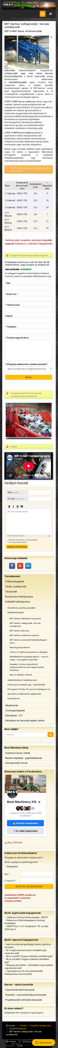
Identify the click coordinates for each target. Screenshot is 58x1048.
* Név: (8, 283)
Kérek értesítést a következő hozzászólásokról (23, 541)
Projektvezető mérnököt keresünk (23, 999)
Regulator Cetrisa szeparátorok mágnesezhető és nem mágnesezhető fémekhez (27, 667)
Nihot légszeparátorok (20, 647)
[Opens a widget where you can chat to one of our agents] (43, 1043)
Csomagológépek (15, 710)
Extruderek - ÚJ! (13, 715)
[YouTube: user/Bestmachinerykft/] (20, 566)
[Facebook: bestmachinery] (12, 566)
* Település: (11, 327)
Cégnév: (9, 316)
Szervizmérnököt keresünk (20, 989)
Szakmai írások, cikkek (17, 753)
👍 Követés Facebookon (25, 823)
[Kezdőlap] (29, 5)
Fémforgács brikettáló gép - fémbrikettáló (26, 685)
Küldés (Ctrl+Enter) (17, 547)
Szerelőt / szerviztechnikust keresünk (25, 994)
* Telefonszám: (12, 305)
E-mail (18, 498)
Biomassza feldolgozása (19, 596)
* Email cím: (11, 294)
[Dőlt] (13, 506)
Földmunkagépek (14, 581)
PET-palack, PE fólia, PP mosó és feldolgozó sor (29, 689)
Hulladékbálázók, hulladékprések (22, 680)
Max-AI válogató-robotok (21, 675)
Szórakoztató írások (16, 763)
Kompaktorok (13, 698)
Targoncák (11, 591)
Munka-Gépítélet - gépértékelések (23, 758)
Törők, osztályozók (15, 586)
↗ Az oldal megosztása (25, 831)
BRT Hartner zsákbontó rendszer (24, 635)
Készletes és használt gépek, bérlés (25, 720)
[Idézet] (21, 506)
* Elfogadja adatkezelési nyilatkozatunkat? (26, 364)
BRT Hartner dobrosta (19, 631)
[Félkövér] (9, 506)
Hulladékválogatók (15, 612)
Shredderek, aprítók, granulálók (21, 608)
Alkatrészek (11, 705)
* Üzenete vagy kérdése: (17, 338)
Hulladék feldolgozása (17, 601)
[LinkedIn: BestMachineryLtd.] (28, 566)
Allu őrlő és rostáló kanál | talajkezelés (24, 694)
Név (13, 492)
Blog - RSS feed (14, 842)
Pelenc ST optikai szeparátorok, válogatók (28, 652)
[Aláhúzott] (17, 506)
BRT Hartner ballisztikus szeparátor (25, 618)
